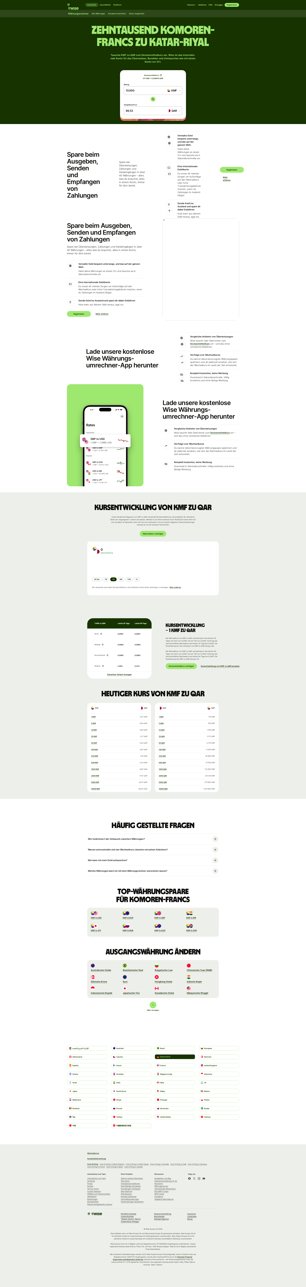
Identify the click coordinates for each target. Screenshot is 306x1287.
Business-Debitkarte (128, 1197)
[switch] (153, 99)
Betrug (190, 1219)
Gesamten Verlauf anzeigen (119, 674)
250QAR (162, 756)
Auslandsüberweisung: (96, 1159)
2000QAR (163, 776)
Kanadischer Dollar (164, 993)
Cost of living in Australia (159, 1164)
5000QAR (163, 782)
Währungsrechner (161, 1186)
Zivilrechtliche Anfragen (130, 1222)
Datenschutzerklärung (162, 1214)
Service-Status (93, 1189)
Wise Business (126, 1194)
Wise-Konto (125, 1181)
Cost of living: (92, 1164)
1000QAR (163, 769)
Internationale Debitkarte (130, 1184)
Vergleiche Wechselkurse (164, 1199)
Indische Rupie (194, 981)
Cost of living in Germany (197, 1164)
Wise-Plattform (126, 1191)
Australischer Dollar (101, 970)
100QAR (162, 749)
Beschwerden (159, 1216)
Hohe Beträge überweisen (131, 1186)
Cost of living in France (96, 1167)
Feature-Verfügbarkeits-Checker (99, 1204)
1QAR (161, 717)
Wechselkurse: (93, 1153)
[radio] (97, 579)
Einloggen (219, 5)
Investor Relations (94, 1191)
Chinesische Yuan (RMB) (199, 970)
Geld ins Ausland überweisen (132, 1178)
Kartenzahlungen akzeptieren (132, 1202)
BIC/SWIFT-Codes (161, 1191)
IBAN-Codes (159, 1194)
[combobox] (173, 90)
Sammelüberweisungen (130, 1199)
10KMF (94, 730)
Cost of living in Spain (114, 1167)
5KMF (93, 723)
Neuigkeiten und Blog (162, 1178)
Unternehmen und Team (96, 1178)
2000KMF (95, 776)
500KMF (94, 763)
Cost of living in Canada (133, 1167)
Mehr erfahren (224, 178)
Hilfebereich (91, 1197)
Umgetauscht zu (130, 105)
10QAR (161, 730)
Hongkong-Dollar (163, 981)
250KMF (94, 756)
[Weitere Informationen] (101, 633)
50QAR (162, 743)
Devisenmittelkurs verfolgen (181, 666)
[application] (110, 566)
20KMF (94, 736)
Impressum (191, 1214)
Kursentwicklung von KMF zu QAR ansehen (220, 666)
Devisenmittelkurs (200, 344)
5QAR (161, 723)
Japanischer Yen (131, 993)
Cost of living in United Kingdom (112, 1164)
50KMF (94, 743)
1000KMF (95, 769)
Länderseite (191, 1216)
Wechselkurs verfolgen (153, 534)
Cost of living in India (178, 1164)
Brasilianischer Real (133, 970)
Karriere (90, 1186)
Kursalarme (158, 1197)
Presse (90, 1184)
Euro (125, 981)
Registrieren (232, 5)
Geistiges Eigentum (161, 1219)
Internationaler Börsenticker (165, 1189)
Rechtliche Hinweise (128, 1214)
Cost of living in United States (137, 1164)
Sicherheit (91, 1181)
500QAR (162, 763)
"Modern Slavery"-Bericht (131, 1219)
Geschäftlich (105, 5)
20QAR (162, 736)
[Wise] (74, 4)
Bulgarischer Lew (164, 970)
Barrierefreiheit (93, 1202)
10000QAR (163, 789)
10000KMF (95, 789)
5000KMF (95, 782)
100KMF (94, 749)
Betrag (126, 84)
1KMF (93, 717)
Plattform (117, 5)
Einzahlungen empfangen (130, 1189)
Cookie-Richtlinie (127, 1216)
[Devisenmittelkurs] (161, 75)
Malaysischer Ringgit (197, 993)
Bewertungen (92, 1199)
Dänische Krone (99, 981)
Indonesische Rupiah (101, 993)
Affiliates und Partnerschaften (98, 1194)
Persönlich (91, 5)
